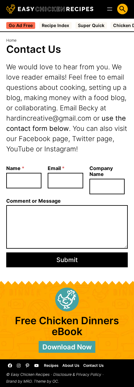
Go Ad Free (21, 25)
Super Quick (91, 25)
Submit (67, 260)
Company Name (101, 171)
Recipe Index (55, 25)
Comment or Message (33, 201)
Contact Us (93, 365)
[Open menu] (109, 9)
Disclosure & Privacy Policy (77, 374)
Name (15, 168)
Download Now (67, 347)
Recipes (51, 365)
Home (11, 40)
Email (56, 168)
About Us (70, 365)
